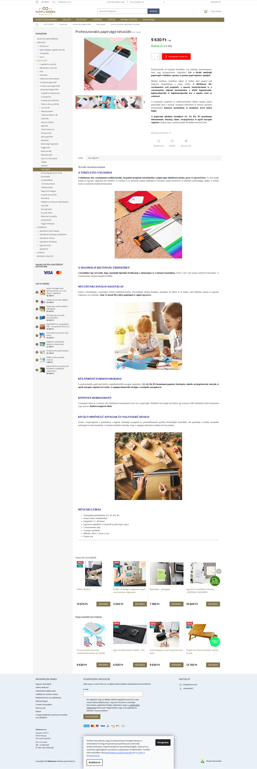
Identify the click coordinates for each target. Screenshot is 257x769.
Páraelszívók (46, 133)
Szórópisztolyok (48, 184)
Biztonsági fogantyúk (49, 144)
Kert (41, 71)
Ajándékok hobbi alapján (49, 231)
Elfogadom (163, 742)
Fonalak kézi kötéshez (50, 100)
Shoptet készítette (214, 761)
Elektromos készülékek (49, 78)
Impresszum (41, 708)
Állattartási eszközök (48, 68)
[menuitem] (46, 20)
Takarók (44, 165)
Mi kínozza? (44, 46)
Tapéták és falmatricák (50, 93)
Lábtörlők (45, 118)
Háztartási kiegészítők (49, 89)
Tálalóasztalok (47, 187)
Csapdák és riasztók (48, 64)
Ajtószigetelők (47, 136)
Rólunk (38, 711)
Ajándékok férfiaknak (48, 242)
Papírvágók (45, 169)
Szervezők (45, 107)
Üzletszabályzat (137, 2)
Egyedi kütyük (45, 245)
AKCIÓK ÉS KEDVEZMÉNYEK (47, 39)
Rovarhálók (45, 176)
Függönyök (45, 147)
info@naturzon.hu (190, 684)
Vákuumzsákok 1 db (50, 115)
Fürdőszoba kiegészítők (50, 86)
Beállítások (94, 762)
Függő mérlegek (47, 223)
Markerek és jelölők (49, 216)
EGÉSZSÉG (41, 42)
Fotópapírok (46, 97)
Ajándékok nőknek (47, 238)
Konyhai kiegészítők (48, 82)
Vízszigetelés (46, 209)
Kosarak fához (47, 213)
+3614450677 (188, 688)
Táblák (43, 162)
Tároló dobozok (47, 129)
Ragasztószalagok (48, 191)
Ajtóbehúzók (46, 220)
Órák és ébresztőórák (50, 104)
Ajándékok (44, 249)
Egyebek (44, 126)
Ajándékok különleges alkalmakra (53, 234)
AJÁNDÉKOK (42, 227)
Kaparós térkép (47, 122)
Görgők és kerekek (49, 194)
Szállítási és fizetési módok (47, 694)
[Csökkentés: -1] (160, 58)
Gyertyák (44, 205)
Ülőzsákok (45, 198)
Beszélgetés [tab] (93, 158)
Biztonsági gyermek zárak (51, 173)
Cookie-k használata (44, 704)
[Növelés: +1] (160, 55)
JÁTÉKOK (41, 252)
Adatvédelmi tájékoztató (46, 691)
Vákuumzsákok (47, 111)
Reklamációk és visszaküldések (48, 697)
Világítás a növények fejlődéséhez (55, 202)
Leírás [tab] (80, 158)
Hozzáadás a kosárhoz (178, 56)
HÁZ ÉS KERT (42, 60)
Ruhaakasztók (46, 155)
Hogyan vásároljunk (116, 2)
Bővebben (103, 665)
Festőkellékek (47, 180)
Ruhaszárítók (46, 151)
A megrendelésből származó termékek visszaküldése (51, 716)
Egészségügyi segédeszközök (52, 50)
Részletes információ (159, 133)
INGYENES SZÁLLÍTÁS (45, 256)
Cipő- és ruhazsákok (49, 158)
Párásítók (45, 140)
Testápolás (44, 53)
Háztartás (43, 75)
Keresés (153, 11)
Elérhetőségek (42, 701)
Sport (42, 57)
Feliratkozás (92, 716)
